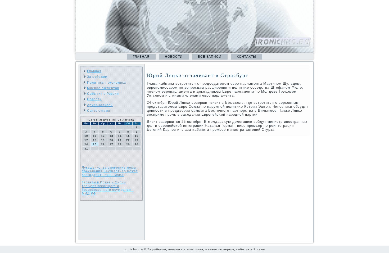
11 (94, 135)
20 (111, 140)
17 (86, 140)
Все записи (209, 56)
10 (86, 135)
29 (128, 144)
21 (120, 140)
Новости (174, 56)
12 (103, 135)
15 (128, 135)
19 (103, 140)
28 (120, 144)
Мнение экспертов (103, 88)
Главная (141, 56)
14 (120, 135)
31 (86, 148)
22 (128, 140)
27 (111, 144)
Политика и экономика (106, 82)
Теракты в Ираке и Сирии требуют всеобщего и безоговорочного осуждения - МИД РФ (107, 187)
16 (136, 135)
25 (95, 144)
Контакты (246, 56)
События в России (103, 94)
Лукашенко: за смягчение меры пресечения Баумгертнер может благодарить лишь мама (110, 171)
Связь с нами (98, 110)
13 (111, 135)
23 (136, 140)
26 (103, 144)
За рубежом (97, 77)
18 (95, 140)
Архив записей (100, 105)
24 (86, 144)
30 (136, 144)
